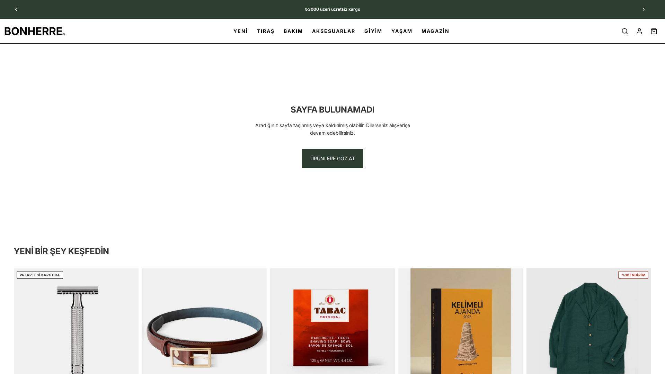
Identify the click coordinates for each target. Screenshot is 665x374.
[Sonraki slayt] (643, 9)
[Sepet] (654, 31)
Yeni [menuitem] (240, 31)
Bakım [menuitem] (293, 31)
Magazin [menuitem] (436, 31)
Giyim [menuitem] (373, 31)
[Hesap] (639, 31)
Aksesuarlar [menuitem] (333, 31)
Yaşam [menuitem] (402, 31)
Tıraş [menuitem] (266, 31)
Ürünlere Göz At (332, 158)
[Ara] (625, 31)
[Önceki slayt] (16, 9)
